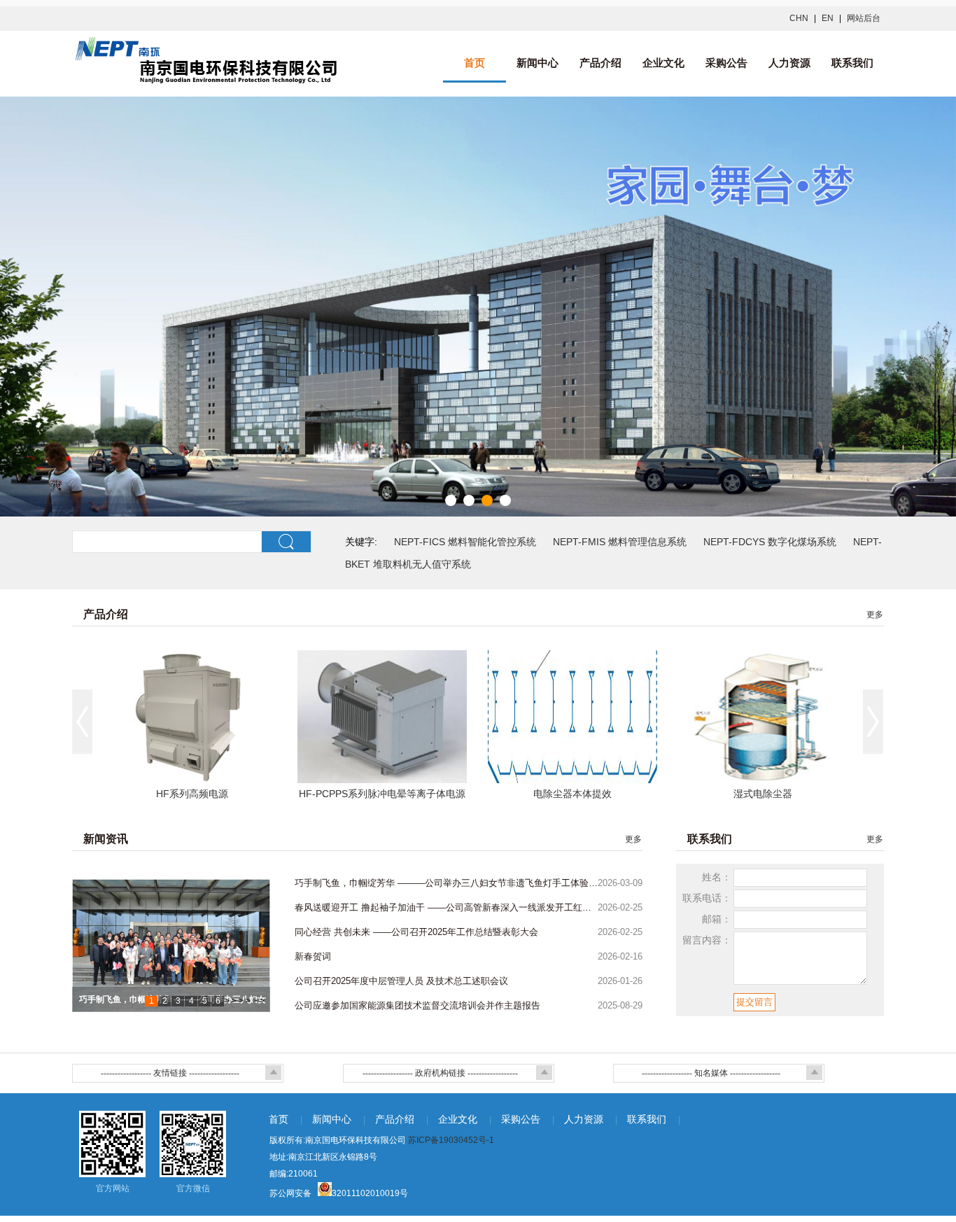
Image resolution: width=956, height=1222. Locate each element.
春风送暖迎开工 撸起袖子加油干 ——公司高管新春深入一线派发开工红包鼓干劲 (446, 907)
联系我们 (852, 63)
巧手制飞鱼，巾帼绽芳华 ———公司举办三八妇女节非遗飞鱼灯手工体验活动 (446, 883)
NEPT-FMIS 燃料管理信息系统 (620, 541)
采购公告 (726, 63)
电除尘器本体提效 (572, 793)
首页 (474, 63)
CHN (798, 18)
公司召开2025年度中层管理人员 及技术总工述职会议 (401, 981)
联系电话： (706, 898)
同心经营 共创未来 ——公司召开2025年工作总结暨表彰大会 (416, 932)
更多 (874, 614)
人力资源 (789, 63)
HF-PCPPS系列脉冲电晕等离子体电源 (382, 793)
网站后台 (863, 18)
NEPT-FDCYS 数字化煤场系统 (769, 541)
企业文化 (663, 63)
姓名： (716, 877)
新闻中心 (537, 63)
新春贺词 (313, 956)
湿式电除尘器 (762, 793)
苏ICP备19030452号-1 (451, 1140)
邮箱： (716, 919)
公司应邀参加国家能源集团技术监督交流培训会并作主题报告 (417, 1005)
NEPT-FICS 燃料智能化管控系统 (465, 541)
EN (828, 18)
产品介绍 (600, 63)
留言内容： (706, 940)
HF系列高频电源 (192, 793)
